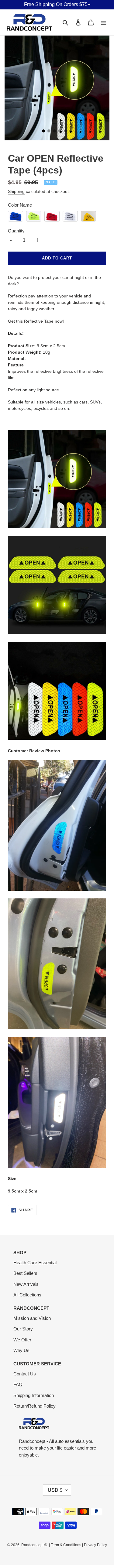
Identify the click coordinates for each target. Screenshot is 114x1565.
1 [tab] (43, 130)
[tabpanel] (57, 88)
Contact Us (24, 1373)
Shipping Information (33, 1395)
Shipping (16, 191)
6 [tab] (70, 130)
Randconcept (32, 1545)
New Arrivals (26, 1284)
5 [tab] (65, 130)
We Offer (22, 1339)
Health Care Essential (35, 1262)
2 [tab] (48, 130)
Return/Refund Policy (34, 1406)
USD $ (55, 1490)
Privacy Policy (95, 1545)
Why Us (21, 1350)
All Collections (27, 1294)
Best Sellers (25, 1273)
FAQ (17, 1384)
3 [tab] (54, 130)
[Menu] (103, 22)
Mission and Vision (32, 1318)
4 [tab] (59, 130)
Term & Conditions (66, 1545)
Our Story (23, 1328)
